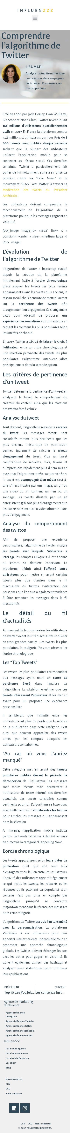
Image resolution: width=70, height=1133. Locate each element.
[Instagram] (25, 1108)
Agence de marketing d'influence (18, 1003)
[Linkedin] (14, 1108)
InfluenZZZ (12, 1041)
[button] (35, 18)
